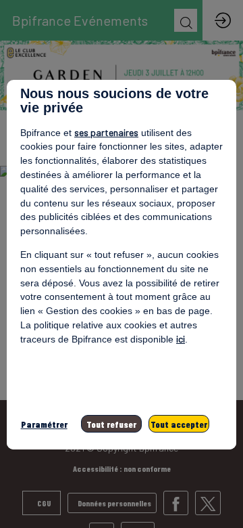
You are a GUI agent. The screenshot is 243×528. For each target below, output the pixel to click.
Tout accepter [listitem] (179, 424)
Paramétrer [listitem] (44, 424)
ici (180, 339)
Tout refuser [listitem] (111, 424)
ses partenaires (106, 132)
